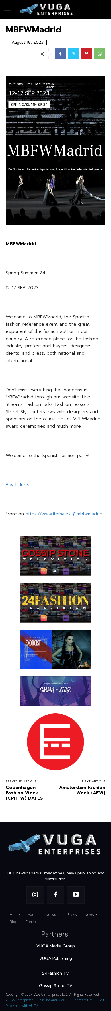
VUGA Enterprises (19, 1000)
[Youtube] (76, 895)
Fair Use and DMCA (52, 1000)
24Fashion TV (55, 973)
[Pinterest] (86, 53)
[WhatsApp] (99, 53)
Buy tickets (17, 484)
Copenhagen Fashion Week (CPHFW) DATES (24, 793)
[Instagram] (35, 895)
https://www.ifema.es (48, 514)
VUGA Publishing (55, 958)
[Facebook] (60, 53)
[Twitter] (73, 53)
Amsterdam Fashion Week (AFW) (82, 790)
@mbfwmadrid (87, 514)
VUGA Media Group (55, 946)
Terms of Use (83, 1000)
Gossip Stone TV (55, 985)
